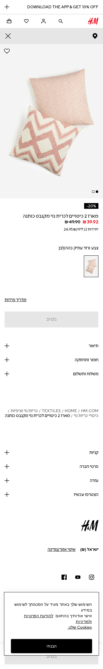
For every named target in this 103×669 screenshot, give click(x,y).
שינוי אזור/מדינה (61, 550)
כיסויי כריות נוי (86, 416)
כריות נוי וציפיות (24, 411)
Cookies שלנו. (80, 627)
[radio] (91, 266)
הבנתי (51, 646)
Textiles (51, 411)
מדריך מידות (15, 300)
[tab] (97, 191)
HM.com (89, 411)
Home (71, 411)
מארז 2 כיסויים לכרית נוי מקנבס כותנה (37, 416)
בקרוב (51, 319)
